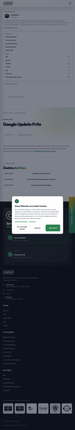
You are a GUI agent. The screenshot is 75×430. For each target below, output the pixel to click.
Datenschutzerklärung (21, 221)
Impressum (32, 221)
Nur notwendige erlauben (22, 228)
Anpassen (37, 228)
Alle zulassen (53, 228)
